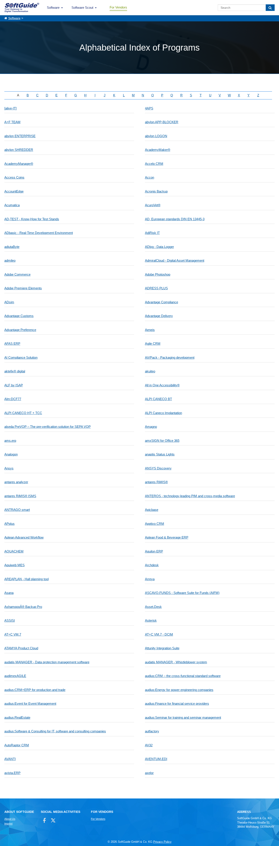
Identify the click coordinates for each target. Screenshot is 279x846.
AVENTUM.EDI (156, 759)
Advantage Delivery (159, 316)
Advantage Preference (20, 330)
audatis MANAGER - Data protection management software (46, 662)
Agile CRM (152, 343)
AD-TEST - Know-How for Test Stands (31, 219)
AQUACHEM (14, 551)
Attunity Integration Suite (162, 648)
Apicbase (151, 510)
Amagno (151, 426)
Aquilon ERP (154, 551)
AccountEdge (14, 191)
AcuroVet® (152, 205)
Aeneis (150, 330)
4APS (149, 108)
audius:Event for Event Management (30, 703)
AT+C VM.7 (12, 634)
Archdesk (152, 565)
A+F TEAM (12, 122)
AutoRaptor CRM (16, 745)
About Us (9, 818)
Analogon (11, 454)
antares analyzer (16, 482)
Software (53, 7)
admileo (9, 260)
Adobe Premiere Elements (23, 288)
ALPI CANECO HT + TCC (23, 413)
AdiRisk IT (152, 233)
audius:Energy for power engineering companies (179, 690)
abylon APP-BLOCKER (161, 122)
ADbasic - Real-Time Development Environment (38, 233)
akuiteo (150, 371)
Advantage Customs (19, 316)
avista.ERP (12, 773)
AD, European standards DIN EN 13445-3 (174, 219)
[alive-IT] (10, 108)
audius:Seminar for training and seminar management (183, 717)
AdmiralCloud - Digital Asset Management (174, 260)
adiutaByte (11, 247)
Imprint (8, 823)
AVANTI (10, 759)
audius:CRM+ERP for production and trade (34, 690)
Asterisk (151, 620)
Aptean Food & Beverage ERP (166, 537)
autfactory (152, 731)
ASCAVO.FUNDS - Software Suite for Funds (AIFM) (182, 593)
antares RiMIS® (156, 482)
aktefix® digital (14, 371)
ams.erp (10, 440)
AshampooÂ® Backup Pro (23, 607)
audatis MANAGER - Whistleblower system (176, 662)
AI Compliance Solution (20, 357)
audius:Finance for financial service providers (177, 703)
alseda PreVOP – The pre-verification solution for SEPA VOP (47, 426)
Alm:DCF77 (12, 399)
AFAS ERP (12, 343)
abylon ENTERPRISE (20, 136)
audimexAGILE (15, 676)
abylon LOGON (156, 136)
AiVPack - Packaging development (169, 357)
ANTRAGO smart (17, 510)
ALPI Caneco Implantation (163, 413)
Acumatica (12, 205)
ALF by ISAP (13, 385)
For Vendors (118, 7)
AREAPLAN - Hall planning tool (26, 579)
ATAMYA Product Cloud (21, 648)
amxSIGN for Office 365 (162, 440)
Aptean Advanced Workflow (24, 537)
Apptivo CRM (154, 523)
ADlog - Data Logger (159, 247)
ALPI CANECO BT (158, 399)
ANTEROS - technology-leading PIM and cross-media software (190, 496)
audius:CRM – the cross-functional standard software (183, 676)
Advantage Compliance (161, 302)
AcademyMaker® (157, 150)
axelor (149, 773)
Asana (9, 593)
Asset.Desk (153, 607)
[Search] (270, 7)
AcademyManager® (18, 163)
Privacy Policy (162, 841)
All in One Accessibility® (162, 385)
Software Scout (82, 7)
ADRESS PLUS (156, 288)
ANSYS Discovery (158, 468)
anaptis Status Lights (160, 454)
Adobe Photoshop (157, 274)
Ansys (9, 468)
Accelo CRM (154, 163)
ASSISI (9, 620)
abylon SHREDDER (18, 150)
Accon (149, 177)
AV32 (149, 745)
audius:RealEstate (17, 717)
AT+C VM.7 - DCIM (159, 634)
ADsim (9, 302)
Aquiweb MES (14, 565)
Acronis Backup (156, 191)
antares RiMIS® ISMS (20, 496)
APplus (9, 523)
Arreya (150, 579)
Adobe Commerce (17, 274)
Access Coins (14, 177)
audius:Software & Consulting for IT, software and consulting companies (55, 731)
